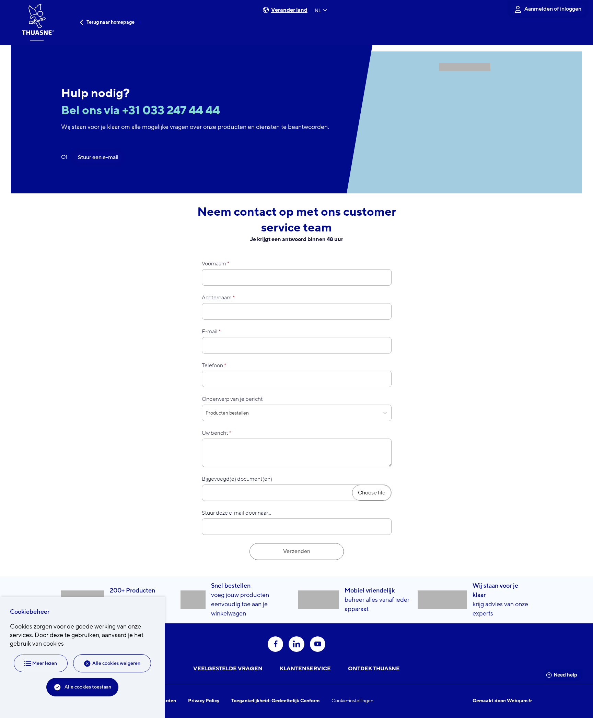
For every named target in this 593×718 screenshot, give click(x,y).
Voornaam (214, 263)
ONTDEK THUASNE (374, 668)
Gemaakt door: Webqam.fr (502, 701)
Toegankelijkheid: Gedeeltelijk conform (275, 701)
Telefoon (212, 365)
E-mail (210, 331)
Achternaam (217, 297)
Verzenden (296, 551)
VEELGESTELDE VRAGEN (228, 668)
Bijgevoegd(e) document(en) (237, 479)
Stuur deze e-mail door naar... (236, 513)
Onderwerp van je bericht (232, 399)
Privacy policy (203, 701)
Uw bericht (215, 433)
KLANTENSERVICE (305, 668)
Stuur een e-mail (98, 157)
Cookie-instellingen (352, 701)
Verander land (289, 10)
